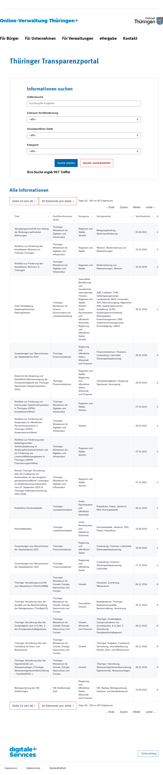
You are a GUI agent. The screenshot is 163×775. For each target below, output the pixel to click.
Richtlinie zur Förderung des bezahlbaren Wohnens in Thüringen (28, 266)
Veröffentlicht (143, 216)
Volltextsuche (35, 97)
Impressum (11, 768)
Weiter (136, 207)
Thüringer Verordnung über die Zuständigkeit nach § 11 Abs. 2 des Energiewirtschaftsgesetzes (30, 625)
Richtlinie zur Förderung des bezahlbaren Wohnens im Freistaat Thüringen (28, 249)
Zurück (124, 207)
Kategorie (33, 145)
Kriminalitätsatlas (23, 528)
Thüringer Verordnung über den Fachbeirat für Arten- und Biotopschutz (30, 646)
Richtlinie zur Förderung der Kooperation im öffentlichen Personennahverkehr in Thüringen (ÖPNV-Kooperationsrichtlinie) (28, 426)
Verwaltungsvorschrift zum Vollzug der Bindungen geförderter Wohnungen (31, 232)
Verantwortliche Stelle (40, 129)
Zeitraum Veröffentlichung (42, 113)
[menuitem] (9, 39)
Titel (16, 216)
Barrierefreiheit (58, 768)
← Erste (109, 207)
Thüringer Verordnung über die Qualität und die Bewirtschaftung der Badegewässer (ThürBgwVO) (31, 605)
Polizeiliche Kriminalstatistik (28, 508)
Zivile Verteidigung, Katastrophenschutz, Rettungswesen (24, 309)
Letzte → (151, 207)
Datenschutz (33, 768)
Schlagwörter (104, 216)
